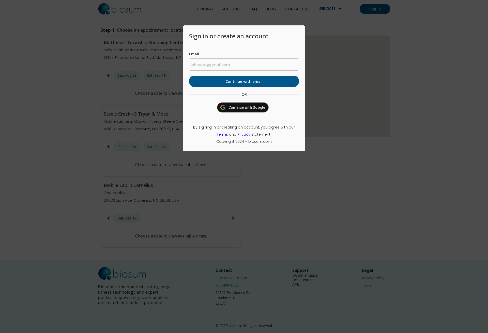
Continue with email (244, 81)
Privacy (243, 134)
